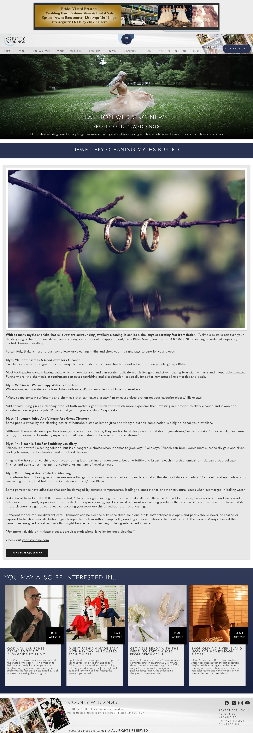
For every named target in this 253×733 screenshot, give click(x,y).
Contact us (229, 724)
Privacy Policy (232, 721)
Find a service (41, 51)
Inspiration (130, 51)
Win (149, 51)
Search (196, 51)
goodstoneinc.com (35, 540)
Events (60, 51)
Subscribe (76, 51)
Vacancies (228, 717)
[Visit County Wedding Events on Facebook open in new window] (226, 704)
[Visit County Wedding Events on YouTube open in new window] (247, 704)
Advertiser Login (234, 710)
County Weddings (92, 702)
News (112, 51)
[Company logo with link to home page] (23, 37)
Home (7, 51)
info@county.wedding (112, 709)
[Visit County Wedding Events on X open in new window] (233, 704)
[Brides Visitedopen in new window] (126, 16)
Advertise (165, 51)
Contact (180, 51)
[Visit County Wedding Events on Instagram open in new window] (240, 704)
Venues (23, 51)
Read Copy (94, 51)
